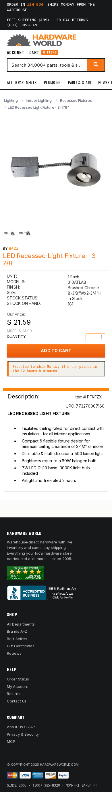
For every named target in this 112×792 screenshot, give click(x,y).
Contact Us (16, 701)
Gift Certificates (20, 646)
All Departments (21, 82)
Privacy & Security (23, 734)
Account (15, 52)
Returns (13, 693)
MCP (11, 741)
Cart (43, 52)
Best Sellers (17, 638)
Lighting (11, 100)
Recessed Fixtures (76, 100)
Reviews (14, 653)
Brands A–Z (17, 631)
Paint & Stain (79, 82)
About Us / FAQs (21, 726)
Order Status (18, 679)
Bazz (14, 248)
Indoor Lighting (38, 100)
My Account (17, 686)
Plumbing (52, 82)
